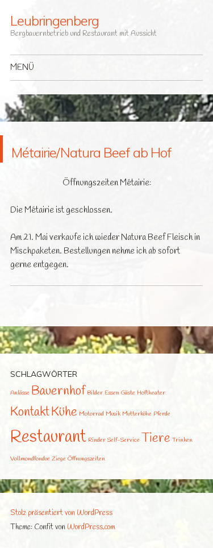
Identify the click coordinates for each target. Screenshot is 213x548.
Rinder (97, 467)
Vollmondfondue (30, 486)
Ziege (59, 486)
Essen (112, 420)
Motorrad (91, 441)
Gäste (128, 420)
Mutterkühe (137, 441)
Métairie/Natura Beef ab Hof (88, 162)
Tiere (155, 466)
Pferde (161, 441)
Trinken (182, 467)
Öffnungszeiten (86, 486)
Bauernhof (58, 418)
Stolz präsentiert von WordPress (61, 540)
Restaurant (48, 465)
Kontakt (29, 439)
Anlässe (20, 420)
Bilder (95, 420)
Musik (113, 441)
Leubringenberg (54, 20)
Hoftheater (151, 420)
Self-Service (123, 467)
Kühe (64, 439)
